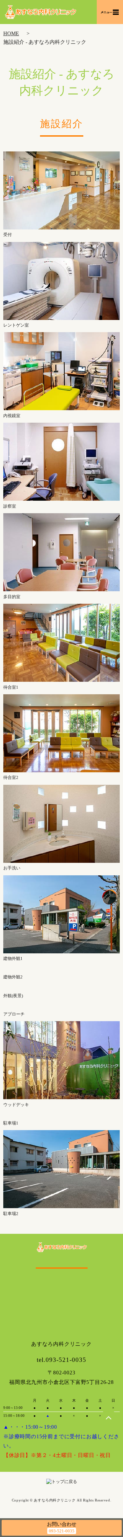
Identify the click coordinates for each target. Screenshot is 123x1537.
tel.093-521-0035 (61, 1359)
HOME (11, 33)
